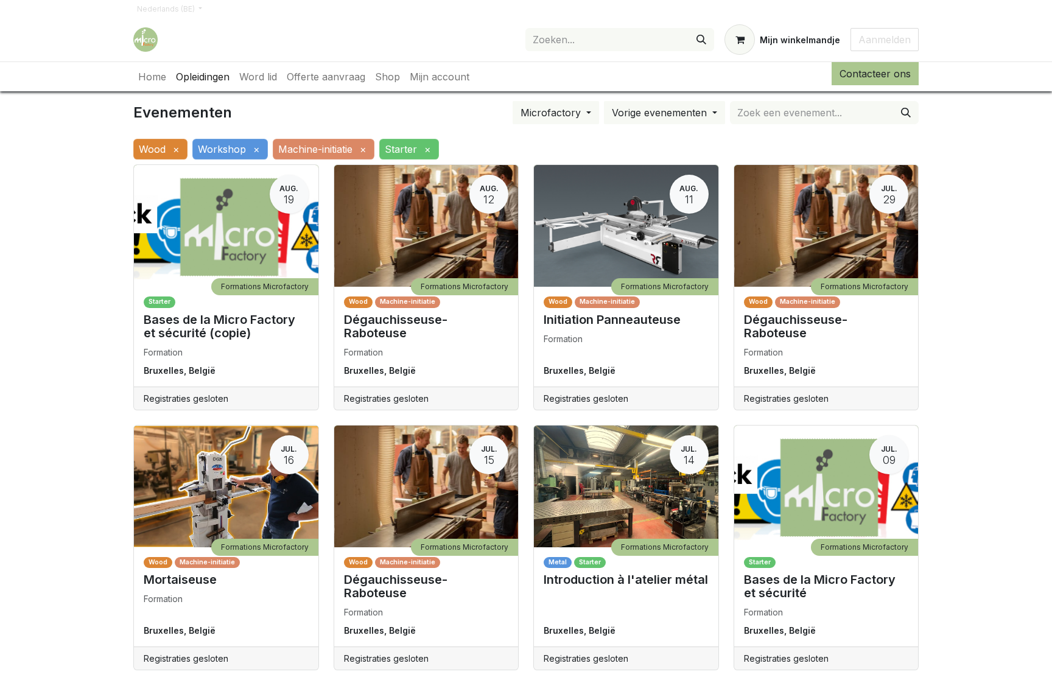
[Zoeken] (701, 39)
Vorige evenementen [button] (661, 113)
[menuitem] (152, 77)
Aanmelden (884, 39)
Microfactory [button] (552, 113)
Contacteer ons (875, 74)
